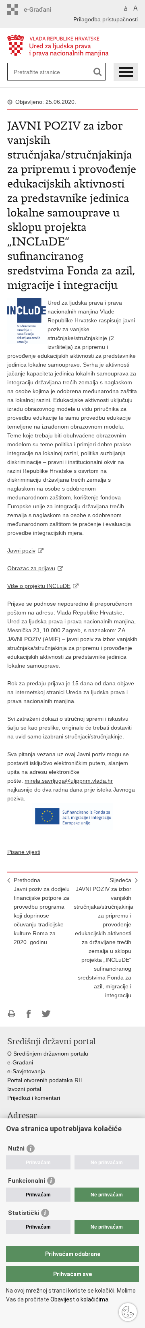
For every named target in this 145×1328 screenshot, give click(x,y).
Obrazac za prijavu (31, 568)
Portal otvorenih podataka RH (45, 1080)
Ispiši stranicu (11, 1014)
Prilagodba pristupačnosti (105, 19)
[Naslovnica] (72, 46)
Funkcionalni (26, 1180)
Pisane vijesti (23, 852)
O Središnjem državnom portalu (47, 1053)
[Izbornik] (126, 72)
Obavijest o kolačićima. (79, 1299)
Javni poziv (21, 550)
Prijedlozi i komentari (33, 1098)
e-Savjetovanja (26, 1071)
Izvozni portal (24, 1089)
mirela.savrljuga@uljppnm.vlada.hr (69, 780)
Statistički (23, 1213)
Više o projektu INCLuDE (38, 586)
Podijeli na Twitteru (46, 1014)
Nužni (16, 1148)
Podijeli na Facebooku (29, 1014)
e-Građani (20, 1062)
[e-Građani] (41, 9)
